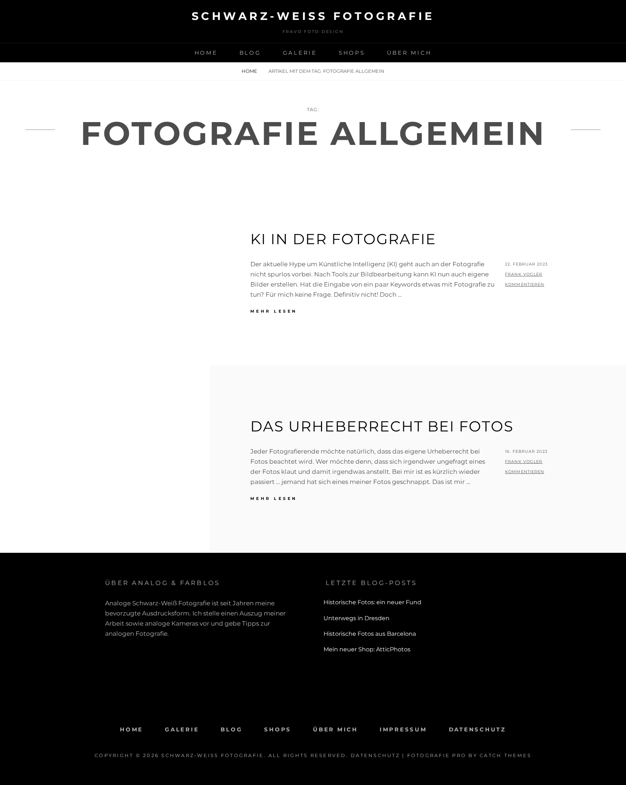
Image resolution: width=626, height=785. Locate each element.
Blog (250, 52)
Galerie (300, 52)
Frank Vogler (523, 274)
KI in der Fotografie (343, 239)
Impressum (403, 729)
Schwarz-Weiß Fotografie (313, 16)
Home (206, 52)
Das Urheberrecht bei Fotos (382, 426)
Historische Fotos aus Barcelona (370, 633)
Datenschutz (477, 729)
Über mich (409, 52)
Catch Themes (505, 755)
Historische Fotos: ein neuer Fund (372, 602)
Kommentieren (524, 284)
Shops (352, 52)
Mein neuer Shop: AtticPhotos (367, 649)
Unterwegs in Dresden (356, 618)
